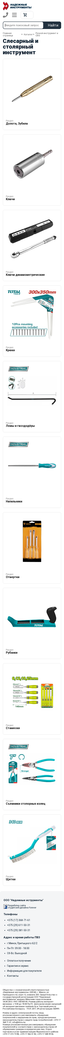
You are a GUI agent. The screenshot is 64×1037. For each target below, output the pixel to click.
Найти (53, 25)
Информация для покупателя (24, 970)
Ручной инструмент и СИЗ (47, 34)
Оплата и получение (19, 960)
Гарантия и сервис (18, 965)
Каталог (28, 34)
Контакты (12, 975)
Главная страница (8, 34)
